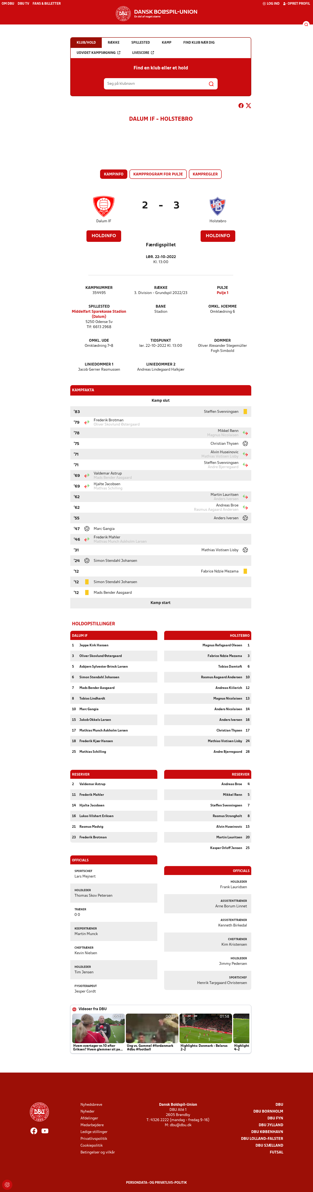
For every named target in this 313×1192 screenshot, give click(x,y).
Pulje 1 (222, 293)
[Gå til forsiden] (156, 13)
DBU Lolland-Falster (262, 1139)
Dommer (222, 341)
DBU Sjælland (269, 1146)
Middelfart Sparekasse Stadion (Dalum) (99, 314)
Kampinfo (113, 174)
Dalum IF (103, 221)
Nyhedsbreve (91, 1105)
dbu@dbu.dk (180, 1125)
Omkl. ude (99, 341)
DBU (279, 1105)
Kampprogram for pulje (158, 174)
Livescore (140, 53)
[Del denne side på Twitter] (248, 106)
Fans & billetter (47, 3)
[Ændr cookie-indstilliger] (7, 1185)
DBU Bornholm (268, 1111)
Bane (161, 306)
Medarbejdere (92, 1125)
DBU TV (23, 3)
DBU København (267, 1132)
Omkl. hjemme (222, 306)
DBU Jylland (271, 1125)
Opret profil (299, 3)
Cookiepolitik (91, 1146)
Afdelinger (89, 1118)
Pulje (222, 288)
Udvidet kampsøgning (96, 53)
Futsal (276, 1152)
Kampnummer (99, 288)
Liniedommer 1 (99, 364)
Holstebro (218, 221)
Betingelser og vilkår (97, 1152)
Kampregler (205, 174)
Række (161, 288)
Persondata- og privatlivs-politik (156, 1182)
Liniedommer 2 (160, 364)
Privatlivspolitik (93, 1139)
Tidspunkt (161, 341)
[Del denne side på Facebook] (241, 106)
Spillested (99, 306)
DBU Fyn (275, 1118)
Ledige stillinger (94, 1132)
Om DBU (8, 3)
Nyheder (87, 1111)
